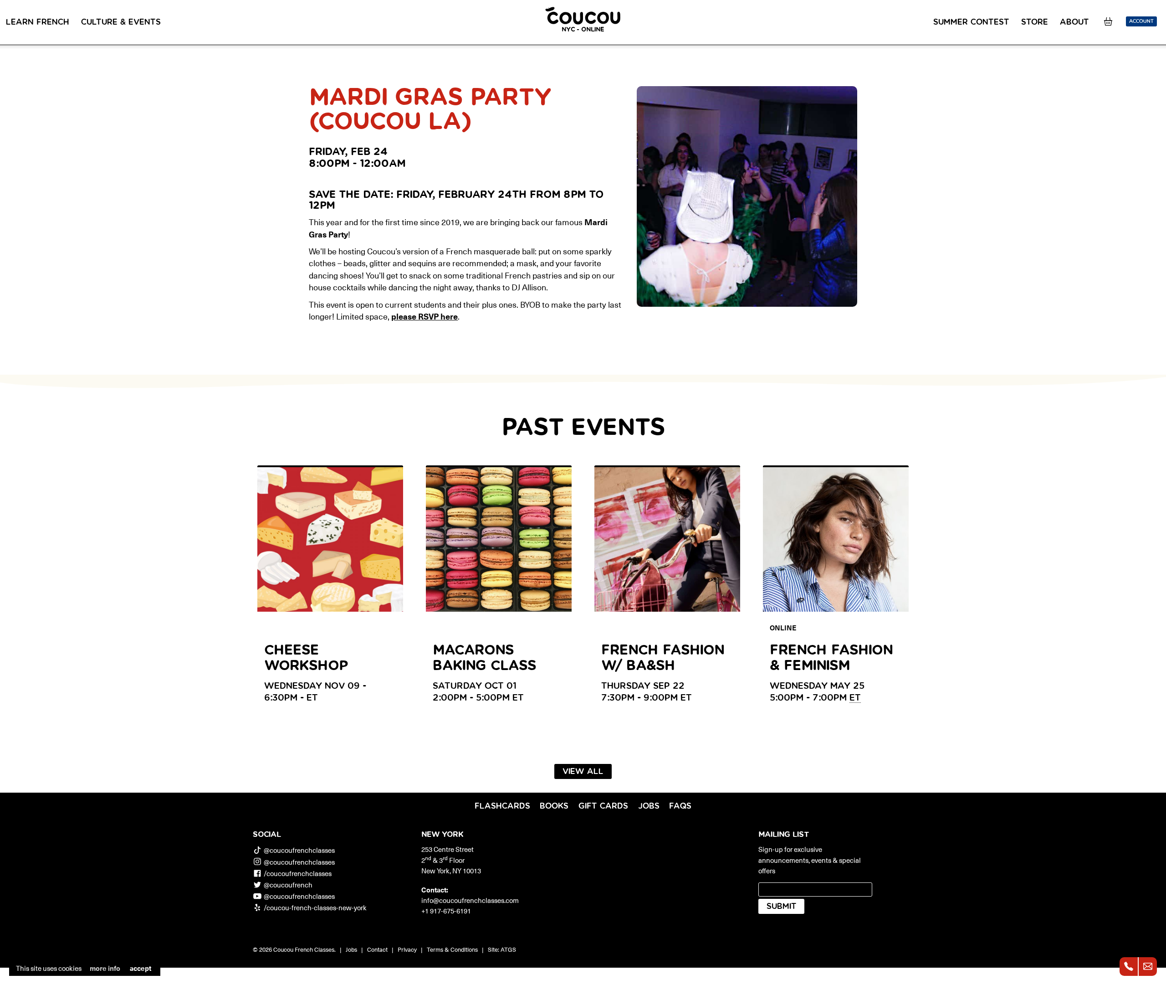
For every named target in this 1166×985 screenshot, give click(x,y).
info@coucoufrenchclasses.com (470, 900)
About (1074, 22)
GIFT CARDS (603, 806)
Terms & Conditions (452, 949)
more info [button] (105, 967)
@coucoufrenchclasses (299, 850)
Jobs (649, 806)
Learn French (37, 22)
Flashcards (502, 806)
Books (554, 806)
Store (1034, 22)
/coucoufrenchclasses (298, 873)
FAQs (680, 806)
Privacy (407, 949)
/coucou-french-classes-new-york (315, 907)
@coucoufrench (288, 884)
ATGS (508, 949)
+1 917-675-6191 (446, 910)
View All (583, 772)
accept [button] (140, 968)
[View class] (747, 196)
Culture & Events (121, 22)
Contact (377, 949)
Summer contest (971, 22)
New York (442, 834)
